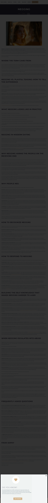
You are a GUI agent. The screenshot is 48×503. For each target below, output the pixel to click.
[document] (24, 251)
